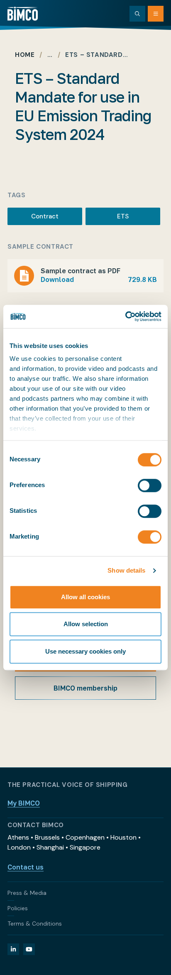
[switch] (149, 485)
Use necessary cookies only (85, 651)
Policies (17, 908)
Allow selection (86, 623)
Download (99, 279)
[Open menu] (156, 14)
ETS (123, 216)
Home (24, 55)
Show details (126, 570)
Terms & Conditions (34, 923)
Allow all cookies (85, 596)
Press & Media (26, 893)
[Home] (22, 14)
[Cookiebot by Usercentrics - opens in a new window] (125, 316)
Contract (45, 216)
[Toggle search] (137, 14)
